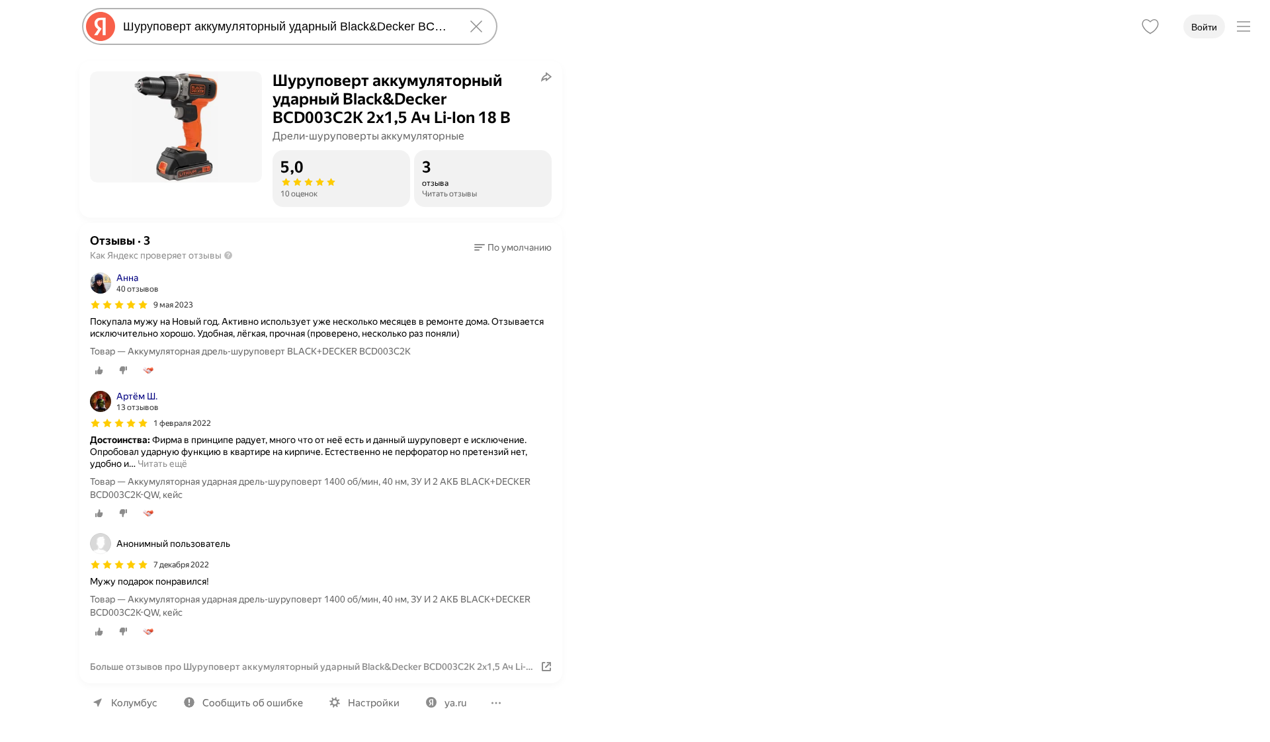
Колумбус (134, 703)
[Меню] (1243, 26)
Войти (1204, 27)
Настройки (374, 703)
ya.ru (455, 703)
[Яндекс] (100, 26)
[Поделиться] (546, 76)
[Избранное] (1150, 26)
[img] (119, 305)
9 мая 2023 (173, 304)
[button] (513, 247)
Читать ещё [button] (162, 463)
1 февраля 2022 (182, 423)
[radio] (99, 370)
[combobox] (287, 26)
